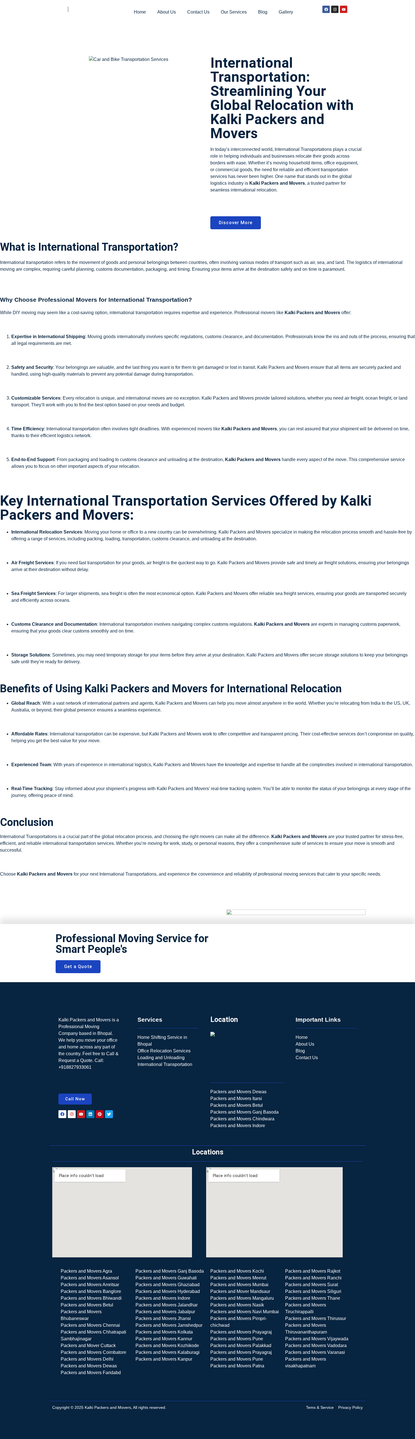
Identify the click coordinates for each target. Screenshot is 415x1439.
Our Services (234, 12)
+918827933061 (74, 1067)
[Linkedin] (90, 1114)
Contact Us (198, 12)
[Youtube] (343, 9)
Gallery (286, 12)
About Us (166, 12)
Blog (262, 12)
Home (140, 12)
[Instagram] (334, 9)
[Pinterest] (100, 1114)
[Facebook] (326, 9)
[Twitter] (109, 1114)
